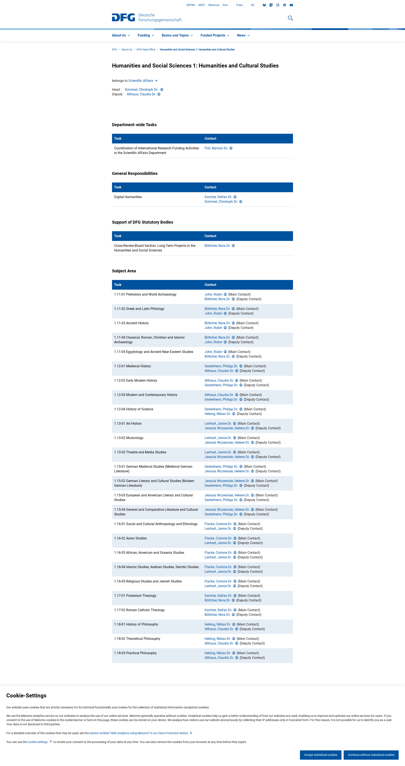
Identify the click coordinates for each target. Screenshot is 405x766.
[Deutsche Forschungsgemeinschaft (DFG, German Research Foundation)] (146, 18)
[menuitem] (121, 35)
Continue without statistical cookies (371, 755)
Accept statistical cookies (320, 755)
